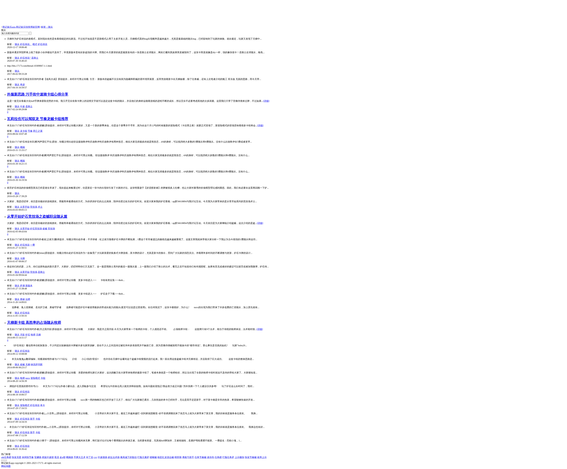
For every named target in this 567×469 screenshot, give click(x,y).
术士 (40, 207)
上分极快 (239, 457)
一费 (32, 245)
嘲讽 (22, 147)
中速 (22, 106)
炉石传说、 (26, 44)
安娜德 (37, 457)
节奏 (30, 131)
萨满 (22, 285)
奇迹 (22, 84)
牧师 (33, 334)
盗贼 (45, 228)
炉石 (27, 334)
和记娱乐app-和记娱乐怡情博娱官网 (21, 27)
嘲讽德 (69, 457)
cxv (95, 457)
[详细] (266, 101)
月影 (22, 334)
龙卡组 (23, 131)
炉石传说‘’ (25, 58)
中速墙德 (102, 457)
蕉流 (56, 457)
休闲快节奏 (28, 457)
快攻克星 (16, 457)
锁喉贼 (153, 457)
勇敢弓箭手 (188, 457)
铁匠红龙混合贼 (165, 457)
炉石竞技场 (36, 228)
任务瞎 (218, 457)
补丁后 (89, 457)
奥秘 (22, 299)
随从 (17, 44)
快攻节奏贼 (251, 457)
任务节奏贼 (200, 457)
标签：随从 (47, 27)
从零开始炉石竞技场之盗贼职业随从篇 (37, 216)
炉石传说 (42, 44)
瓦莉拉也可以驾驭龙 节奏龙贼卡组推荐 (37, 119)
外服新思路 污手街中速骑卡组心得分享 (37, 94)
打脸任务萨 (228, 457)
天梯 (38, 334)
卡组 (43, 378)
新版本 (28, 285)
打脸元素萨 (143, 457)
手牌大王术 (79, 457)
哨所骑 (178, 457)
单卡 (42, 405)
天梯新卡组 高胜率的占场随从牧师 (34, 322)
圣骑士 (34, 58)
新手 (32, 419)
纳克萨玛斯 (37, 364)
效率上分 (262, 457)
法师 (27, 299)
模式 (34, 44)
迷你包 (210, 457)
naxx (27, 378)
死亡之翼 (38, 131)
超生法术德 (114, 457)
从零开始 (25, 207)
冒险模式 (35, 378)
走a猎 (62, 457)
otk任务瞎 (6, 457)
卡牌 (22, 258)
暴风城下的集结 (128, 457)
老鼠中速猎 (48, 457)
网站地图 (6, 466)
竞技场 (33, 207)
